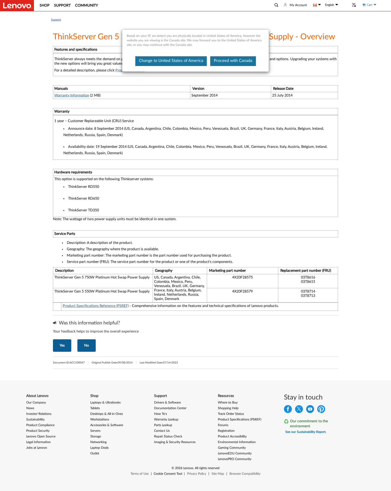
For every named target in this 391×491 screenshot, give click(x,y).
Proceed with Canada (233, 61)
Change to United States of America (171, 61)
